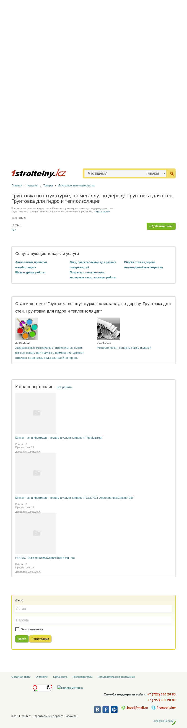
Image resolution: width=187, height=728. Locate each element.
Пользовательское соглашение (116, 676)
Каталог (33, 185)
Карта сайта (60, 676)
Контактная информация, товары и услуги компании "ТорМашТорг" (59, 437)
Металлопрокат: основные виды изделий (124, 347)
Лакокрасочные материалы (76, 185)
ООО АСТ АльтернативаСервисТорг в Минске (45, 558)
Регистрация (40, 639)
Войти (22, 639)
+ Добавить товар (161, 226)
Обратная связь (20, 676)
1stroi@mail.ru (137, 707)
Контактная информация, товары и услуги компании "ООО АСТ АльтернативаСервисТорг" (74, 497)
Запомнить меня (32, 629)
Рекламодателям (83, 676)
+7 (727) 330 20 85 (161, 694)
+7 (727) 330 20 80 (161, 700)
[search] (172, 173)
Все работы (64, 387)
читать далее (101, 211)
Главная (16, 185)
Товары (48, 185)
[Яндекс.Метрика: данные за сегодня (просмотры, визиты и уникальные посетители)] (70, 687)
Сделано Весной (163, 721)
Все (13, 230)
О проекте (42, 676)
